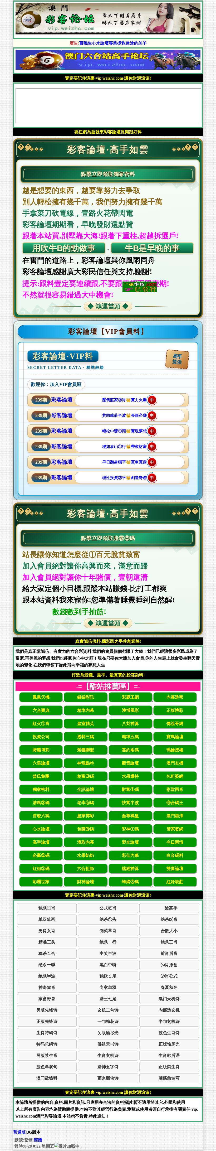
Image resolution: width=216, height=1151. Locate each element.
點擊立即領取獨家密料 (108, 174)
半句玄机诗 (169, 1021)
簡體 (38, 1140)
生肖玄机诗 (108, 1055)
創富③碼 (85, 776)
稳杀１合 (46, 953)
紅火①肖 (41, 723)
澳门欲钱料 (46, 1078)
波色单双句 (46, 1067)
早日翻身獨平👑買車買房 (128, 462)
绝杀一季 (46, 965)
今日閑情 (174, 842)
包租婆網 (174, 776)
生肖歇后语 (169, 1055)
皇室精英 (85, 723)
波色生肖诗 (169, 1033)
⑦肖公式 (169, 976)
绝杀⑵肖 (169, 919)
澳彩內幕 (85, 842)
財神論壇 (85, 881)
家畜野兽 (46, 999)
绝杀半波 (46, 976)
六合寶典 (41, 710)
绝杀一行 (108, 942)
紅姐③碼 (41, 868)
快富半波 (130, 802)
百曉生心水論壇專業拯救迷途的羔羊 (113, 43)
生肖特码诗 (46, 1033)
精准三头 (46, 942)
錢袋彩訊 (85, 697)
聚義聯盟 (85, 750)
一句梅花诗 (108, 1021)
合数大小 (169, 930)
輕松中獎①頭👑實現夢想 (128, 431)
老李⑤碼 (85, 802)
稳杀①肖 (46, 908)
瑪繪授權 (174, 750)
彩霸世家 (41, 881)
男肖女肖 (46, 930)
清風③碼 (41, 802)
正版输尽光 (169, 1044)
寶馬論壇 (174, 736)
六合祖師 (85, 868)
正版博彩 (174, 710)
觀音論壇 (130, 763)
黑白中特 (108, 965)
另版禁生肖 (46, 1055)
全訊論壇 (85, 789)
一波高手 (169, 908)
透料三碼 (85, 736)
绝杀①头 (108, 919)
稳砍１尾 (108, 976)
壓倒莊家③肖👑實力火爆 (128, 400)
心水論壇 (41, 829)
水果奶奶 (85, 855)
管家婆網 (174, 829)
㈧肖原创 (169, 965)
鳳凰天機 (41, 697)
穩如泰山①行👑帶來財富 (128, 446)
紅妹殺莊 (174, 881)
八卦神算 (130, 723)
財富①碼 (130, 789)
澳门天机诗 (169, 999)
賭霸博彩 (41, 750)
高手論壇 (41, 842)
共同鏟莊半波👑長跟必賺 (128, 415)
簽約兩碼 (130, 750)
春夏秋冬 (169, 987)
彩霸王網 (130, 697)
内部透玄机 (169, 1010)
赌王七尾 (108, 999)
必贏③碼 (41, 855)
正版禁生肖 (169, 1067)
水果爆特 (130, 776)
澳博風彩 (130, 710)
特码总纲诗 (46, 1044)
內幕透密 (174, 697)
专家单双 (108, 987)
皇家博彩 (85, 816)
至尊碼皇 (130, 816)
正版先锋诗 (46, 1021)
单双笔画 (46, 919)
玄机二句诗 (108, 1010)
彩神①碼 (130, 829)
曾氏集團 (41, 776)
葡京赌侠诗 (108, 1078)
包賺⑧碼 (85, 829)
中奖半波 (108, 953)
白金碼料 (174, 855)
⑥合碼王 (174, 802)
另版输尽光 (108, 1033)
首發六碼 (41, 816)
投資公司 (41, 736)
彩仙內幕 (130, 855)
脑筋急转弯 (169, 1078)
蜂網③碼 (130, 881)
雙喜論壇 (174, 868)
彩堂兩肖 (174, 789)
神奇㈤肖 (46, 987)
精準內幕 (85, 710)
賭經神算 (130, 868)
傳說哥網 (174, 723)
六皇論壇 (41, 763)
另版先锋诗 (46, 1010)
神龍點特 (85, 763)
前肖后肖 (169, 953)
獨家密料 (41, 789)
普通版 (19, 1132)
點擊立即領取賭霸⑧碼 (108, 538)
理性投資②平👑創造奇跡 (128, 478)
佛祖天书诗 (108, 1044)
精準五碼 (130, 736)
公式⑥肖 (108, 908)
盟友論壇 (130, 842)
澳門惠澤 (174, 816)
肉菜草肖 (108, 930)
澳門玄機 (174, 763)
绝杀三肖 (169, 942)
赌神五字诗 (108, 1067)
